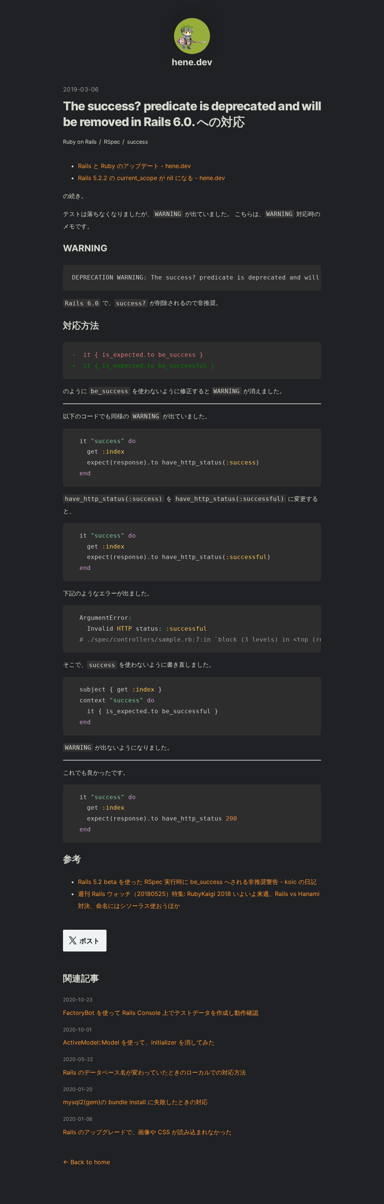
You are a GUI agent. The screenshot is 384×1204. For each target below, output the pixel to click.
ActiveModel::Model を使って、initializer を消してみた (138, 1042)
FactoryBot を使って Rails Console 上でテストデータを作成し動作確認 (160, 1012)
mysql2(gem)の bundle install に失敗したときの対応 (135, 1102)
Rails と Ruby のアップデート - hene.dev (134, 166)
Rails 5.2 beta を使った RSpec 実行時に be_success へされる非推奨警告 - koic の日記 (197, 881)
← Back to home (86, 1162)
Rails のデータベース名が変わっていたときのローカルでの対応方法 (154, 1072)
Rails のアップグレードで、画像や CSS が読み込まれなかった (147, 1132)
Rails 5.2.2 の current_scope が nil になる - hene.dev (151, 178)
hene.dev (192, 62)
